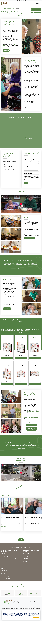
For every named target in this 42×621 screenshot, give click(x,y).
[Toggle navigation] (40, 3)
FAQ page (25, 422)
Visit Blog (21, 539)
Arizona (4, 8)
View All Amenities (25, 561)
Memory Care (19, 606)
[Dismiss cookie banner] (38, 611)
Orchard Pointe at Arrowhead (5, 562)
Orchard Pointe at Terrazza (33, 417)
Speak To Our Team (21, 143)
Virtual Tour (25, 608)
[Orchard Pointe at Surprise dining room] (11, 221)
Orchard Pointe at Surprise (11, 8)
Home (1, 8)
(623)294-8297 (21, 547)
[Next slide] (23, 535)
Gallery (20, 608)
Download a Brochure (36, 12)
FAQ (34, 608)
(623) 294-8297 (38, 3)
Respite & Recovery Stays (5, 556)
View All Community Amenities (5, 578)
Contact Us (28, 547)
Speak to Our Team (36, 10)
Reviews (30, 608)
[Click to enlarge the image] (11, 234)
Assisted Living (3, 553)
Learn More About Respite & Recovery (31, 429)
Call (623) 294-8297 (32, 601)
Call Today (18, 0)
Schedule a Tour (23, 0)
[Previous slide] (19, 535)
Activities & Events (14, 608)
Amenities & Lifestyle (6, 608)
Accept (36, 617)
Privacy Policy (32, 615)
